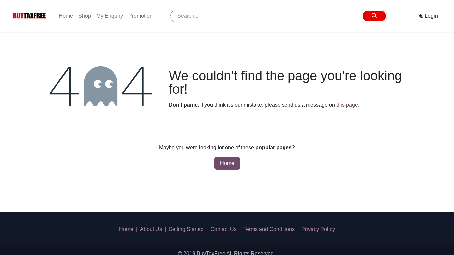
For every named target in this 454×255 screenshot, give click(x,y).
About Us (151, 229)
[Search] (374, 16)
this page (347, 105)
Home (227, 163)
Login (430, 16)
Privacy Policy (318, 229)
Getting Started (186, 229)
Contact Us (223, 229)
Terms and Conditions (269, 229)
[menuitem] (66, 16)
